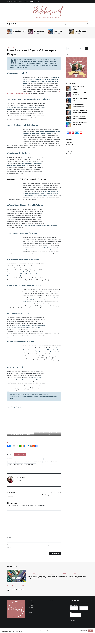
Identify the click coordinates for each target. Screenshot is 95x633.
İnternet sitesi (10, 537)
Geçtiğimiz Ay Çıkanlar (12, 47)
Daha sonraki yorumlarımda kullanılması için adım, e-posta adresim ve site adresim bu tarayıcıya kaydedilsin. (32, 546)
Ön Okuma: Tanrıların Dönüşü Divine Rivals (39, 30)
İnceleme (33, 24)
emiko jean (55, 459)
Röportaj (51, 24)
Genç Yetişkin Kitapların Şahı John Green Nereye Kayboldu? (80, 111)
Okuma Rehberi (25, 24)
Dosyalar (71, 24)
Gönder (73, 620)
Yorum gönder (55, 553)
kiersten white (54, 461)
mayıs (10, 464)
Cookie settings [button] (83, 630)
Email (72, 612)
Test (57, 24)
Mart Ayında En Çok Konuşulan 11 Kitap (16, 590)
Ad (8, 530)
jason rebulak (28, 461)
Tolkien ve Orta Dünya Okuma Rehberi (47, 494)
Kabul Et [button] (90, 630)
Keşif (65, 24)
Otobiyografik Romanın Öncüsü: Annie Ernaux (81, 30)
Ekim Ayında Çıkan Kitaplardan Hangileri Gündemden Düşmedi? (37, 577)
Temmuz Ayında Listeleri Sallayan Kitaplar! (57, 577)
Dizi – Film (40, 24)
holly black (19, 461)
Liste (46, 24)
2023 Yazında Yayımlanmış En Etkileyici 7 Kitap (80, 123)
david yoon (39, 459)
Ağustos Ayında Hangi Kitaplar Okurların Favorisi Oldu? (77, 577)
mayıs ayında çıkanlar (29, 464)
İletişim (37, 1)
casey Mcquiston (19, 459)
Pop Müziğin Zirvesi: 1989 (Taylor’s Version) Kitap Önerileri (19, 31)
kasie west (46, 461)
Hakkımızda (15, 1)
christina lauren (30, 459)
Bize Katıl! (26, 1)
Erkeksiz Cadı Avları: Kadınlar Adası (59, 30)
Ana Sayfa (9, 1)
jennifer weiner (37, 461)
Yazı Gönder (31, 1)
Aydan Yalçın (21, 477)
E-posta (38, 530)
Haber (60, 24)
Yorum (9, 509)
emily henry (11, 461)
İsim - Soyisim (74, 605)
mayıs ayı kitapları (18, 464)
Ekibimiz (21, 1)
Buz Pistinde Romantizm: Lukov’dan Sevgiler (19, 495)
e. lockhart (47, 459)
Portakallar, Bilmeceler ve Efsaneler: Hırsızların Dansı (79, 117)
